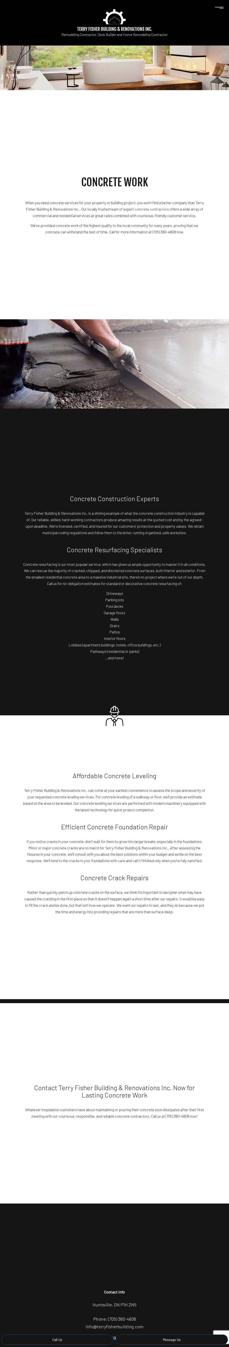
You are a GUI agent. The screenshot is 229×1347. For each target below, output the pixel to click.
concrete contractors (152, 209)
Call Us (57, 1339)
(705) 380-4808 (122, 1319)
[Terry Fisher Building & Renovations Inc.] (114, 16)
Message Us (172, 1339)
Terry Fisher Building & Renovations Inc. (114, 29)
